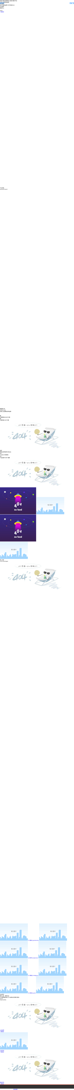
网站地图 (15, 1089)
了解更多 (2, 11)
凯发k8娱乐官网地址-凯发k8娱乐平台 (18, 1)
